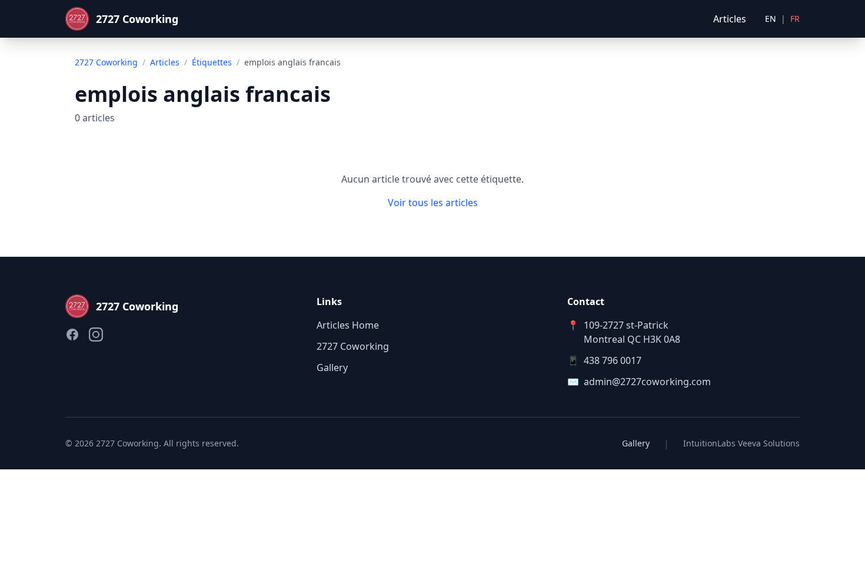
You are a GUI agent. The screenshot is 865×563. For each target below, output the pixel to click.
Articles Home (348, 325)
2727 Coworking (106, 62)
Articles (729, 18)
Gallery (332, 367)
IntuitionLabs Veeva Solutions (741, 443)
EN (770, 18)
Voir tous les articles (433, 202)
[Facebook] (72, 334)
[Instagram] (96, 334)
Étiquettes (212, 62)
